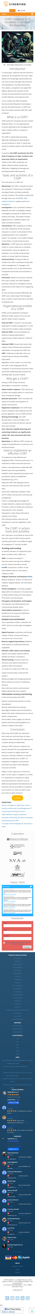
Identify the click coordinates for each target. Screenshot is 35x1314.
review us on (12, 1102)
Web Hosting (17, 970)
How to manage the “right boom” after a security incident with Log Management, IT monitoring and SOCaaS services (17, 808)
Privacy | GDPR (17, 1016)
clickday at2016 (12, 1126)
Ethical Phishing (17, 998)
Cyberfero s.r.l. (13, 1092)
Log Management (17, 988)
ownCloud (17, 982)
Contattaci (17, 798)
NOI (9, 790)
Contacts (17, 1272)
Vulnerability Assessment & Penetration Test (17, 1010)
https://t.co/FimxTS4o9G (9, 894)
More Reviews (17, 1252)
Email (5, 930)
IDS (3, 567)
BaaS (17, 1047)
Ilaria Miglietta (12, 1162)
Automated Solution (17, 1029)
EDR (30, 577)
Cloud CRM (17, 976)
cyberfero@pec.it (17, 1283)
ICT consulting (17, 979)
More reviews (17, 1135)
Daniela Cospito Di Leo (15, 1245)
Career (17, 1269)
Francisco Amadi (13, 1209)
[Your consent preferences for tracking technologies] (32, 1311)
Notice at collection (8, 1312)
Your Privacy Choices (14, 1309)
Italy (28, 350)
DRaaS (17, 1050)
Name (5, 923)
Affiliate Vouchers (17, 1026)
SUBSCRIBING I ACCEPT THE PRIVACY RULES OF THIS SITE (18, 943)
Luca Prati (10, 1228)
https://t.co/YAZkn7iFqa (9, 907)
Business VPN (17, 1001)
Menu (4, 14)
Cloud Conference (17, 967)
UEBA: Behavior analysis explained (14, 814)
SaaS (17, 1041)
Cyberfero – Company (17, 1266)
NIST (15, 479)
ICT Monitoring (17, 991)
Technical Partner (17, 1032)
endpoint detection (8, 201)
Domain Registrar (17, 973)
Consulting (17, 1007)
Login (12, 10)
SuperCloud (17, 961)
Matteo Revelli (12, 1190)
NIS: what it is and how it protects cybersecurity (15, 1066)
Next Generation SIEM (17, 995)
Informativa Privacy (17, 1286)
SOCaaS (17, 1053)
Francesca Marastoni (14, 1172)
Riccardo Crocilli (12, 1107)
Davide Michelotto (13, 1219)
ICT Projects (17, 1004)
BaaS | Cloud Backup (17, 985)
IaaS (17, 1038)
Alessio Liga (11, 1181)
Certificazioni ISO (17, 1290)
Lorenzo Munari (12, 1200)
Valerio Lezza (11, 1237)
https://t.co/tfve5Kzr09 (9, 912)
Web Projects (17, 1013)
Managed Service (17, 964)
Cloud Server (17, 958)
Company (6, 936)
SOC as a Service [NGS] (17, 1019)
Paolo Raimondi (12, 1153)
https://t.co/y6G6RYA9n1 (9, 901)
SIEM (25, 198)
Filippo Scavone (12, 1116)
